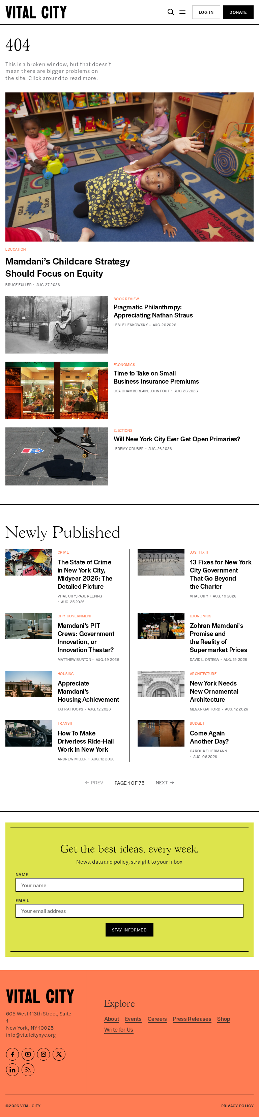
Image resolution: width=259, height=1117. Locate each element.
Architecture (203, 673)
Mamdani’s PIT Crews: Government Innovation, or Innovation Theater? (86, 637)
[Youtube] (28, 1054)
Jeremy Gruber (129, 448)
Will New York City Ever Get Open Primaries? (177, 438)
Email (22, 900)
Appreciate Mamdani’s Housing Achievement (88, 691)
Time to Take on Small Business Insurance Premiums (156, 377)
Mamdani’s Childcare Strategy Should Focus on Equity (67, 266)
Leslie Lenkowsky (131, 324)
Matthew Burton (74, 659)
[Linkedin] (12, 1069)
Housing (66, 673)
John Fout (160, 390)
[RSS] (28, 1069)
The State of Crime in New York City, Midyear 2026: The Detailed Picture (85, 574)
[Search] (170, 12)
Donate (238, 12)
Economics (124, 364)
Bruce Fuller (18, 284)
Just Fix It (199, 552)
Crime (63, 552)
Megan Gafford (205, 708)
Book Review (126, 298)
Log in (206, 12)
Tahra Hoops (70, 708)
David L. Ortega (204, 659)
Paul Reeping (90, 595)
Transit (65, 723)
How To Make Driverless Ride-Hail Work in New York (86, 741)
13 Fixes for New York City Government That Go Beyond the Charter (221, 574)
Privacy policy (237, 1105)
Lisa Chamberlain (131, 390)
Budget (197, 723)
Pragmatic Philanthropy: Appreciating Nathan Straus (153, 310)
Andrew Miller (72, 758)
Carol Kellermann (208, 750)
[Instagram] (43, 1054)
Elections (123, 430)
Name (22, 874)
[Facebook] (12, 1054)
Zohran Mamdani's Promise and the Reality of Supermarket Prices (218, 637)
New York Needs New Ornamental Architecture (214, 691)
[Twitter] (59, 1054)
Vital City (67, 595)
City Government (75, 615)
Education (15, 249)
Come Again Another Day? (209, 737)
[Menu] (182, 12)
